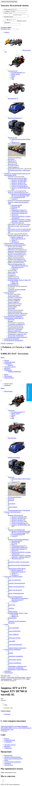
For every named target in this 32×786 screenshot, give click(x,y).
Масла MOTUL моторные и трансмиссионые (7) (19, 266)
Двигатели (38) (12, 137)
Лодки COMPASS (13, 302)
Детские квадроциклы (14, 157)
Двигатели (11, 477)
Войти (6, 374)
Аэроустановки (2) (13, 167)
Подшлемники (12, 618)
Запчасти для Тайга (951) (19, 181)
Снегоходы (11, 410)
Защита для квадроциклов (16, 593)
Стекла (13, 536)
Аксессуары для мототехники (13, 576)
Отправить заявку (6, 27)
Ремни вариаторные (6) (18, 238)
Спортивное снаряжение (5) (16, 324)
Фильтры (14, 575)
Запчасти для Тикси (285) (19, 184)
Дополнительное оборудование (20, 478)
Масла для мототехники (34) (16, 264)
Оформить (7, 385)
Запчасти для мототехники (12, 512)
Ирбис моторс (15, 74)
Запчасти (14, 482)
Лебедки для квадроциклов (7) (17, 254)
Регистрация (8, 376)
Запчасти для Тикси (17, 521)
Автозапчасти (18, 340)
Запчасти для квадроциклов (16, 529)
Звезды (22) (14, 215)
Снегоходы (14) (12, 71)
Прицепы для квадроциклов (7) (17, 251)
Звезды (13, 550)
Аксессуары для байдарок (15, 335)
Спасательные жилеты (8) (15, 327)
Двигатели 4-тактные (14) (19, 213)
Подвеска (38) (15, 207)
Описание (7, 714)
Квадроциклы (12, 438)
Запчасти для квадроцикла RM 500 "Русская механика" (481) (20, 194)
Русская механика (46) (18, 197)
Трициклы (11, 500)
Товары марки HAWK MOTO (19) (18, 235)
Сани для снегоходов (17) (15, 248)
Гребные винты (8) (13, 278)
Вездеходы (11, 159)
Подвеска (14, 542)
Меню (2, 357)
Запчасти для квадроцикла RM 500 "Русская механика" (20, 532)
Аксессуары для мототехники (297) (15, 245)
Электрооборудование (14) (19, 211)
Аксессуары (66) (13, 272)
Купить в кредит (5, 711)
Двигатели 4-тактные (18, 549)
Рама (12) (14, 208)
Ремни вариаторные (17, 572)
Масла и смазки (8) (17, 237)
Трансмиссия (15, 541)
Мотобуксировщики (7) (15, 118)
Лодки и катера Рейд (14, 299)
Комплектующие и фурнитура (17, 315)
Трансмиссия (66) (16, 205)
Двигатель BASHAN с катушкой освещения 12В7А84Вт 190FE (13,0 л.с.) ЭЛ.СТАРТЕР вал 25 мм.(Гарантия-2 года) (16, 728)
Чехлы (13, 614)
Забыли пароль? (9, 377)
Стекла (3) (14, 199)
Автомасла (16, 338)
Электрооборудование (18, 547)
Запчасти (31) (15, 142)
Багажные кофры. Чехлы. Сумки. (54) (19, 280)
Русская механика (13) (18, 72)
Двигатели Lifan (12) (17, 222)
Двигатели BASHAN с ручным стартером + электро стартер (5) (21, 220)
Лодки (12, 292)
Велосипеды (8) (12, 164)
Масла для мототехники (15, 596)
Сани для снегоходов (14, 580)
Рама (13, 544)
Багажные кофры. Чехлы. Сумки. (18, 613)
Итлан (13, 75)
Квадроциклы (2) (13, 98)
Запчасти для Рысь (17, 520)
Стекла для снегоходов (18, 523)
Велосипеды (11, 503)
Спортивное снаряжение (15, 656)
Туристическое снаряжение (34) (13, 318)
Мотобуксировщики (14, 457)
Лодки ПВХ (11, 308)
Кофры (13, 616)
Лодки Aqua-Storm (13, 296)
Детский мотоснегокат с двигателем (19, 510)
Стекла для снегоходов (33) (19, 186)
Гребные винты (12, 611)
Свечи (13, 573)
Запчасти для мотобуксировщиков (18, 539)
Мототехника (8, 391)
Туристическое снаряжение (12, 649)
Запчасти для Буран (17, 517)
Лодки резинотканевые (15, 311)
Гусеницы (11, 608)
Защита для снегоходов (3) (16, 257)
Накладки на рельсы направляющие (19, 565)
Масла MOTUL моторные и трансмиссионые (19, 599)
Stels (12, 79)
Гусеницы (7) (12, 275)
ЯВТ (12, 77)
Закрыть (6, 32)
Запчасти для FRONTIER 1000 (20, 525)
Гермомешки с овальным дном (17, 334)
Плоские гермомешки (14, 331)
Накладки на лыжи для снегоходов (18, 562)
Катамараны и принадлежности (17, 337)
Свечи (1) (14, 240)
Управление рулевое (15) (18, 210)
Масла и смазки (16, 570)
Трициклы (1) (12, 160)
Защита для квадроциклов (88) (17, 261)
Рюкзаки (10, 321)
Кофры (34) (14, 283)
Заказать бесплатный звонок (9, 1)
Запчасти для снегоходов (15, 515)
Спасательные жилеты (15, 659)
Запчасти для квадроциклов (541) (18, 192)
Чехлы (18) (14, 281)
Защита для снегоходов (15, 590)
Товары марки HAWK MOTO (17, 568)
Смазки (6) (14, 269)
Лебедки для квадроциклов (16, 586)
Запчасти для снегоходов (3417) (17, 178)
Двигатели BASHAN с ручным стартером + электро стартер (20, 556)
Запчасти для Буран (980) (19, 180)
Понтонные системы (14, 305)
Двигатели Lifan (16, 558)
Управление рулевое (17, 546)
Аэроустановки (12, 507)
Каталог (3, 677)
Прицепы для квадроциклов (16, 583)
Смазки (13, 601)
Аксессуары (11, 605)
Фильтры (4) (15, 242)
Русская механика (17, 412)
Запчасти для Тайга (17, 518)
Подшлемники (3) (13, 284)
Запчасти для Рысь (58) (18, 183)
